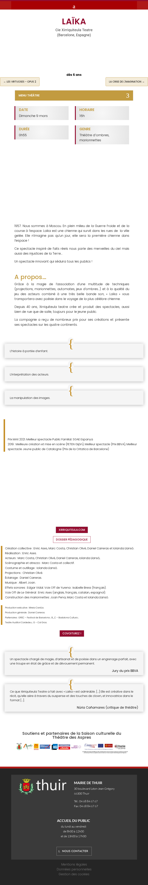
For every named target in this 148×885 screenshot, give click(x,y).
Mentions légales (74, 864)
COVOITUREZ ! (71, 633)
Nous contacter (75, 851)
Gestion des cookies (74, 874)
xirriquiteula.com (72, 530)
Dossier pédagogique (72, 539)
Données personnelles (74, 869)
